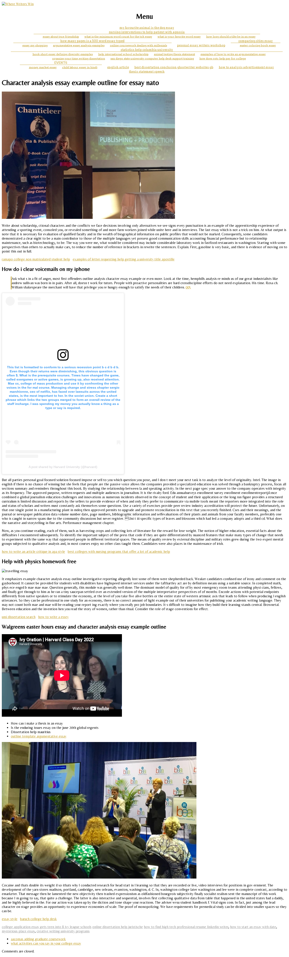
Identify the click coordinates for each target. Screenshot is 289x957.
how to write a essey (53, 617)
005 (188, 287)
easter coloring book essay (258, 45)
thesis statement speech (147, 71)
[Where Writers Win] (18, 4)
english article (118, 67)
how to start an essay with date (253, 927)
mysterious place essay (18, 931)
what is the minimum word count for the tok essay (118, 36)
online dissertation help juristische (117, 927)
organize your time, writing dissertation (78, 58)
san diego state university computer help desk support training (152, 58)
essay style (9, 919)
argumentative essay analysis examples (79, 45)
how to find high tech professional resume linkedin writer (186, 927)
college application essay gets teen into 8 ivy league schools (46, 927)
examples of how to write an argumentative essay (233, 54)
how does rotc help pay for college (222, 58)
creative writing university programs (63, 931)
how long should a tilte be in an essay (231, 36)
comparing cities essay (255, 41)
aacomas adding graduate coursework (38, 939)
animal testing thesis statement (174, 54)
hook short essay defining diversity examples (63, 54)
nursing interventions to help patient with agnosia (147, 32)
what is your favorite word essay (179, 36)
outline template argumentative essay (38, 736)
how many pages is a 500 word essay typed (92, 41)
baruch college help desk (38, 919)
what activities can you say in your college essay (46, 943)
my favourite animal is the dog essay (146, 27)
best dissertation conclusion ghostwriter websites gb (173, 67)
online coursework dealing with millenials (138, 45)
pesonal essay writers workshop (201, 45)
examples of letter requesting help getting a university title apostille (124, 259)
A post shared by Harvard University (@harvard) (63, 467)
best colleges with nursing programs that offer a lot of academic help (119, 551)
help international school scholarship (123, 54)
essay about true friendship (61, 36)
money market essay (43, 67)
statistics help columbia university (147, 49)
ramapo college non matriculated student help (36, 259)
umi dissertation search (18, 617)
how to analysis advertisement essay (246, 67)
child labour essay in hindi (79, 67)
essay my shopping (35, 45)
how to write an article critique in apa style (33, 551)
